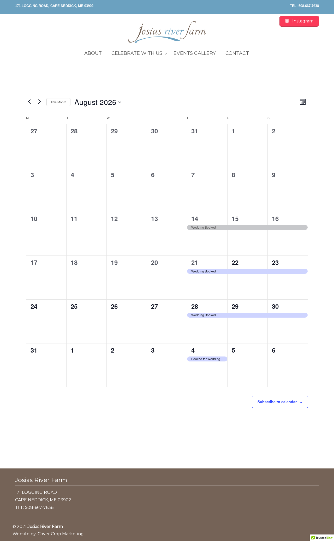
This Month (58, 102)
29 (235, 306)
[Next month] (39, 102)
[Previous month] (29, 102)
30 (275, 306)
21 (194, 262)
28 (194, 306)
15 (235, 218)
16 (275, 218)
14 (194, 218)
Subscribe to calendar (277, 401)
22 (235, 262)
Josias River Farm (167, 32)
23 (275, 262)
